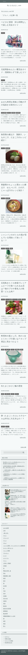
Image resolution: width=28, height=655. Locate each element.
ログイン (7, 636)
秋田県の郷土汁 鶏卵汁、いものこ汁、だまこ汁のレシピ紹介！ (13, 137)
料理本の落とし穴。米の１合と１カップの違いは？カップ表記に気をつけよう (13, 339)
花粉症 (5, 601)
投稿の (8, 638)
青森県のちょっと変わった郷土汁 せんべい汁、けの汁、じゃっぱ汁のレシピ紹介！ (13, 187)
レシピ (5, 555)
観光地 (5, 606)
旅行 (4, 581)
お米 (2, 349)
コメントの (9, 640)
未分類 (13, 112)
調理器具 (17, 349)
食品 (4, 623)
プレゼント (6, 553)
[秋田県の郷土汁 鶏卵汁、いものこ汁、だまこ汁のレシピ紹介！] (14, 162)
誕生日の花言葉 (7, 608)
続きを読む (23, 60)
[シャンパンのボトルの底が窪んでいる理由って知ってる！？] (14, 262)
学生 (4, 573)
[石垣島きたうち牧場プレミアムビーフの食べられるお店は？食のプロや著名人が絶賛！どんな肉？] (14, 313)
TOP (7, 11)
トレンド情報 (8, 299)
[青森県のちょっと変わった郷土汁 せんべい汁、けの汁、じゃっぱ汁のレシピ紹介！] (14, 212)
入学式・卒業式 (7, 563)
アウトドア (6, 538)
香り (4, 626)
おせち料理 (4, 112)
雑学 (11, 248)
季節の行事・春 (7, 570)
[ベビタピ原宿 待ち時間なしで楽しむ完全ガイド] (14, 46)
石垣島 (23, 299)
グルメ (3, 32)
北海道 (5, 565)
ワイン (7, 248)
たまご (12, 393)
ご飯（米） (7, 349)
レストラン (15, 299)
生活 (4, 593)
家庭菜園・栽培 (7, 576)
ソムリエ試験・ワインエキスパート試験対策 (14, 545)
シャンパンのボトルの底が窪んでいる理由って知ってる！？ (14, 238)
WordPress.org (8, 642)
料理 (4, 578)
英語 (4, 603)
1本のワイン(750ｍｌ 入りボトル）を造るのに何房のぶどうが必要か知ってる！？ (18, 509)
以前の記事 (23, 447)
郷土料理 (18, 112)
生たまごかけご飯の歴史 (11, 386)
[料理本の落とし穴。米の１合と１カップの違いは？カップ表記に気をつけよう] (14, 363)
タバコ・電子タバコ (8, 548)
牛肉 (20, 299)
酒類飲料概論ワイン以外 (9, 616)
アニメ (5, 540)
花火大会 (5, 598)
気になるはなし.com (14, 5)
